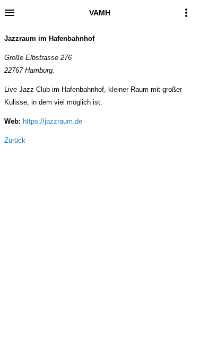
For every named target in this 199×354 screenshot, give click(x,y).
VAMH (99, 12)
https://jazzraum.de (52, 121)
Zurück (14, 140)
